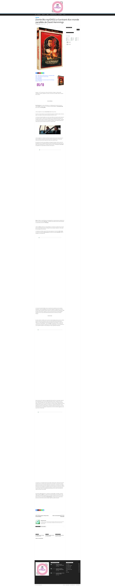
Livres (64, 14)
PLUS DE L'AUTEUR (43, 526)
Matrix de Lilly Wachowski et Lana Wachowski (58, 516)
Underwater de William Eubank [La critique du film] (49, 535)
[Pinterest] (40, 73)
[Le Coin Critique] (57, 6)
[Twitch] (46, 577)
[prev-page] (62, 526)
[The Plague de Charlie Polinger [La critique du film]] (40, 531)
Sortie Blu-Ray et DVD (53, 14)
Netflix (47, 14)
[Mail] (42, 577)
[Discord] (36, 577)
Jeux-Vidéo (59, 14)
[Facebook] (36, 73)
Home (36, 16)
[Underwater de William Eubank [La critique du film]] (49, 531)
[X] (38, 73)
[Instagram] (40, 577)
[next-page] (63, 526)
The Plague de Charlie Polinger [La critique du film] (40, 535)
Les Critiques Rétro (68, 566)
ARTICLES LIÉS (38, 526)
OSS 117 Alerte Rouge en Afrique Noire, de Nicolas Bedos (42, 516)
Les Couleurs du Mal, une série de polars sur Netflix (59, 535)
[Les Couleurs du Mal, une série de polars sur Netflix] (59, 531)
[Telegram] (43, 73)
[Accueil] (35, 14)
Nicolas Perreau (43, 520)
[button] (79, 15)
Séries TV (43, 14)
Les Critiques (38, 14)
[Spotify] (44, 577)
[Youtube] (36, 580)
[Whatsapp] (41, 73)
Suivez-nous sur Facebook (70, 32)
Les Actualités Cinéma (58, 534)
